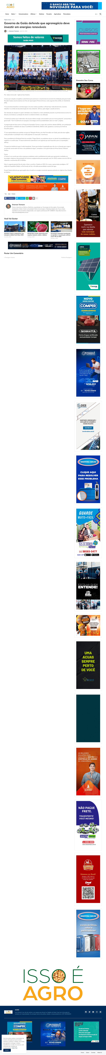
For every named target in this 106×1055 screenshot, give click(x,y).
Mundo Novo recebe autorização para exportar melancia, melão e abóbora (37, 234)
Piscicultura (66, 14)
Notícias (41, 14)
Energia (13, 194)
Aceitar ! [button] (7, 1050)
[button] (96, 14)
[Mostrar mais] (36, 198)
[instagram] (96, 1012)
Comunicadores (23, 14)
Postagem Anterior (10, 257)
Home (7, 14)
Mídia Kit (99, 1052)
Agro (13, 20)
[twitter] (89, 1012)
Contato (93, 1052)
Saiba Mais (14, 1048)
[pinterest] (100, 1012)
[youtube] (93, 1012)
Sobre (13, 14)
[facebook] (85, 1012)
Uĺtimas (32, 14)
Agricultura (57, 14)
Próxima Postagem (66, 257)
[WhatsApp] (27, 198)
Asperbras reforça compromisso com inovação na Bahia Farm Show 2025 (14, 234)
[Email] (33, 198)
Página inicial (7, 20)
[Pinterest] (30, 198)
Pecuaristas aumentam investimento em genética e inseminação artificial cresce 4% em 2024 (60, 235)
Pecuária (49, 14)
